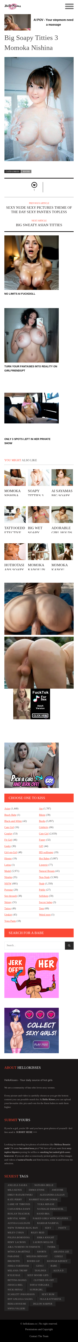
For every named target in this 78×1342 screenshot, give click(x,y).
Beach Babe (10, 815)
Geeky (7, 846)
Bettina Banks (17, 1280)
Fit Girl (8, 839)
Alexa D (58, 1270)
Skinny (8, 902)
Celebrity (43, 827)
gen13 (40, 1266)
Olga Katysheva (50, 1299)
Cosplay (8, 833)
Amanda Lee (61, 1251)
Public (42, 889)
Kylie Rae (14, 1275)
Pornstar (8, 889)
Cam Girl (9, 827)
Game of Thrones (19, 1204)
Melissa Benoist (37, 1256)
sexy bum (48, 1294)
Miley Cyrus (16, 1232)
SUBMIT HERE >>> (26, 1132)
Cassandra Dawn (19, 1209)
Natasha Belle (44, 1185)
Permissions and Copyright (39, 1329)
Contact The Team (39, 1336)
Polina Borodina (19, 1237)
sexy (48, 1228)
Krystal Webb (17, 1218)
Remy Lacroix (17, 1242)
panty (62, 1228)
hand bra (43, 1213)
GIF (41, 846)
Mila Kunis (15, 1190)
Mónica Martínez (19, 1251)
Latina (7, 865)
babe (54, 1266)
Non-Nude (44, 877)
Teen (41, 908)
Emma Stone (37, 1190)
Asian (7, 808)
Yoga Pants (10, 921)
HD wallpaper (46, 852)
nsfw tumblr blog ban (23, 1228)
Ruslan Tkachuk (19, 1213)
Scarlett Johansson (21, 1294)
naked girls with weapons (50, 1218)
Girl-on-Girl (10, 852)
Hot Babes (44, 858)
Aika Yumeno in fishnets (24, 1247)
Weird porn (45, 914)
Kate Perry (15, 1199)
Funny (42, 839)
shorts (41, 1251)
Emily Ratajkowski (20, 1195)
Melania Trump (18, 1270)
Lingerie (43, 865)
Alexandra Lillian (52, 1195)
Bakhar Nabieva (48, 1223)
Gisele (59, 1256)
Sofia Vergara (39, 1285)
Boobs (26, 171)
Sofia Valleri (16, 1308)
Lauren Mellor (43, 1242)
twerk (51, 1247)
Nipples (8, 877)
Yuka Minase (45, 1204)
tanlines (40, 1270)
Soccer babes (45, 902)
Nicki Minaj (15, 1289)
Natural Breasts (47, 871)
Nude (41, 883)
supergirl (36, 1289)
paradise (13, 1256)
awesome (57, 1190)
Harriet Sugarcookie (43, 1199)
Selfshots (43, 896)
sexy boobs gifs (38, 1275)
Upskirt (8, 914)
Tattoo (7, 908)
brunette (14, 1261)
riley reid (37, 1232)
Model (7, 871)
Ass (41, 808)
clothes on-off (44, 1280)
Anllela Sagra (17, 1185)
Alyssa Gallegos (19, 1223)
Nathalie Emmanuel (50, 1209)
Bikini (42, 815)
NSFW (7, 883)
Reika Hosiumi (17, 1304)
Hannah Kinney (57, 1261)
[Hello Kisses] (30, 6)
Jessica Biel (15, 1285)
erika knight (45, 1237)
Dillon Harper (42, 1304)
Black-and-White (13, 821)
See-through (10, 896)
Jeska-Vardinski (18, 1266)
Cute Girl (44, 833)
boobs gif (33, 1261)
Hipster (8, 858)
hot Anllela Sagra (20, 1299)
